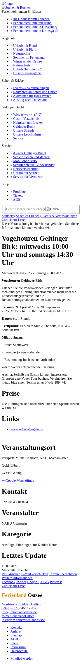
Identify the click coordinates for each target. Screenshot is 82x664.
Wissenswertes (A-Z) (27, 114)
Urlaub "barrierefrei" (27, 69)
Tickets (18, 195)
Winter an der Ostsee (27, 61)
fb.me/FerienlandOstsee (18, 616)
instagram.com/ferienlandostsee (23, 620)
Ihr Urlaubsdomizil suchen (31, 19)
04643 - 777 (10, 608)
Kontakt (16, 627)
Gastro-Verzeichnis (26, 118)
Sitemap (16, 635)
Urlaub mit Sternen (26, 173)
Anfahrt (15, 631)
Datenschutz (19, 651)
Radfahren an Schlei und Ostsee (35, 92)
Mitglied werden (21, 658)
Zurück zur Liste (13, 220)
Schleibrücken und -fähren (31, 157)
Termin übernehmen (63, 574)
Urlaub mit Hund (25, 45)
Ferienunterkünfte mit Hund (32, 23)
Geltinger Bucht (24, 126)
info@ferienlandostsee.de (19, 612)
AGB (17, 199)
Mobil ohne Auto (25, 161)
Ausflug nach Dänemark (30, 100)
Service (18, 138)
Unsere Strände (23, 130)
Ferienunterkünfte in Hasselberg (35, 27)
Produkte (19, 191)
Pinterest (56, 582)
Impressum (18, 647)
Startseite (8, 216)
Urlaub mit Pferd (24, 49)
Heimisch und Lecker (28, 122)
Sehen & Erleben (28, 216)
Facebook (8, 582)
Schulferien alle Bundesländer (33, 165)
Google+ (33, 582)
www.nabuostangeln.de (26, 429)
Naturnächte (21, 53)
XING (44, 582)
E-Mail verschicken (34, 574)
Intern (14, 643)
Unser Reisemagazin (27, 73)
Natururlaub (21, 65)
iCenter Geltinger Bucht (29, 153)
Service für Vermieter (27, 177)
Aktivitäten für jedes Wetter (32, 96)
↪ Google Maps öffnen (18, 480)
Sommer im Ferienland (29, 57)
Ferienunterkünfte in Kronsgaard (35, 31)
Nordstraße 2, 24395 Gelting (21, 604)
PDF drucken (11, 574)
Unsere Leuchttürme (27, 134)
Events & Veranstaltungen (31, 88)
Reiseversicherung (25, 169)
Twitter (21, 582)
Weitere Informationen (17, 578)
